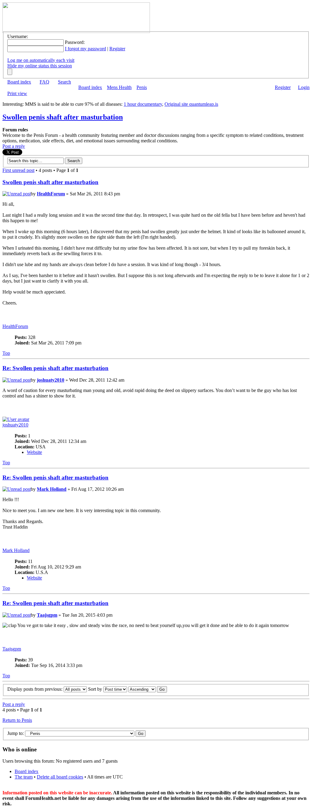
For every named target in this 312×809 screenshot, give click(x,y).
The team (24, 776)
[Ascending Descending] (147, 689)
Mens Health (119, 87)
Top (6, 353)
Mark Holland (51, 489)
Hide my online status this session (39, 65)
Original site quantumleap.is (191, 104)
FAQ (44, 81)
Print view (17, 93)
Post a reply (13, 146)
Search (64, 81)
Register (117, 48)
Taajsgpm (47, 615)
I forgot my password (85, 48)
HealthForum (51, 193)
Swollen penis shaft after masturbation (62, 117)
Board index (19, 81)
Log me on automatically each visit (40, 60)
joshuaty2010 (50, 380)
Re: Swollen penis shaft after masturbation (55, 368)
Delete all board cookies (60, 776)
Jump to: (15, 733)
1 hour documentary (143, 104)
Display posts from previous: (35, 689)
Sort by (95, 689)
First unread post (18, 170)
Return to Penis (17, 720)
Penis (141, 87)
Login (304, 87)
